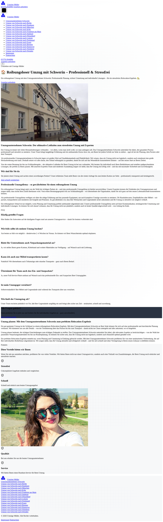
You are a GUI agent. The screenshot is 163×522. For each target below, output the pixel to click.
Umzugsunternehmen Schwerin (17, 21)
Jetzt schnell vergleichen (10, 180)
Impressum (10, 53)
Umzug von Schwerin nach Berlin (19, 23)
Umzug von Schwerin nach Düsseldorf (20, 36)
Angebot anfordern (20, 7)
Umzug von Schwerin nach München (20, 27)
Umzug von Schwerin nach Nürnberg (20, 49)
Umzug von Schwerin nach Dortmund (20, 40)
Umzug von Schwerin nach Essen (18, 42)
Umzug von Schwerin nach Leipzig (19, 38)
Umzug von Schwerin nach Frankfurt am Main (23, 32)
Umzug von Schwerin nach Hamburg (20, 25)
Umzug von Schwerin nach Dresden (19, 51)
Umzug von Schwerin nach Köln (18, 29)
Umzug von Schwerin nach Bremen (19, 45)
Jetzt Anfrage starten (8, 317)
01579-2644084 (7, 7)
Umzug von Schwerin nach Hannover (20, 47)
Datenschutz (10, 55)
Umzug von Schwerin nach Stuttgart (19, 34)
